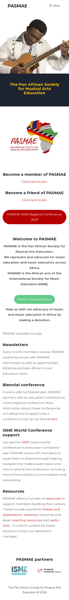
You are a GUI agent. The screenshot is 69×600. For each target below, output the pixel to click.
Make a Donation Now (34, 299)
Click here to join (34, 181)
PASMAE (17, 5)
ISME (26, 442)
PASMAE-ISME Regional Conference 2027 (34, 217)
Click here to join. (34, 200)
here (53, 419)
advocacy (31, 515)
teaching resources (27, 520)
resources (53, 498)
